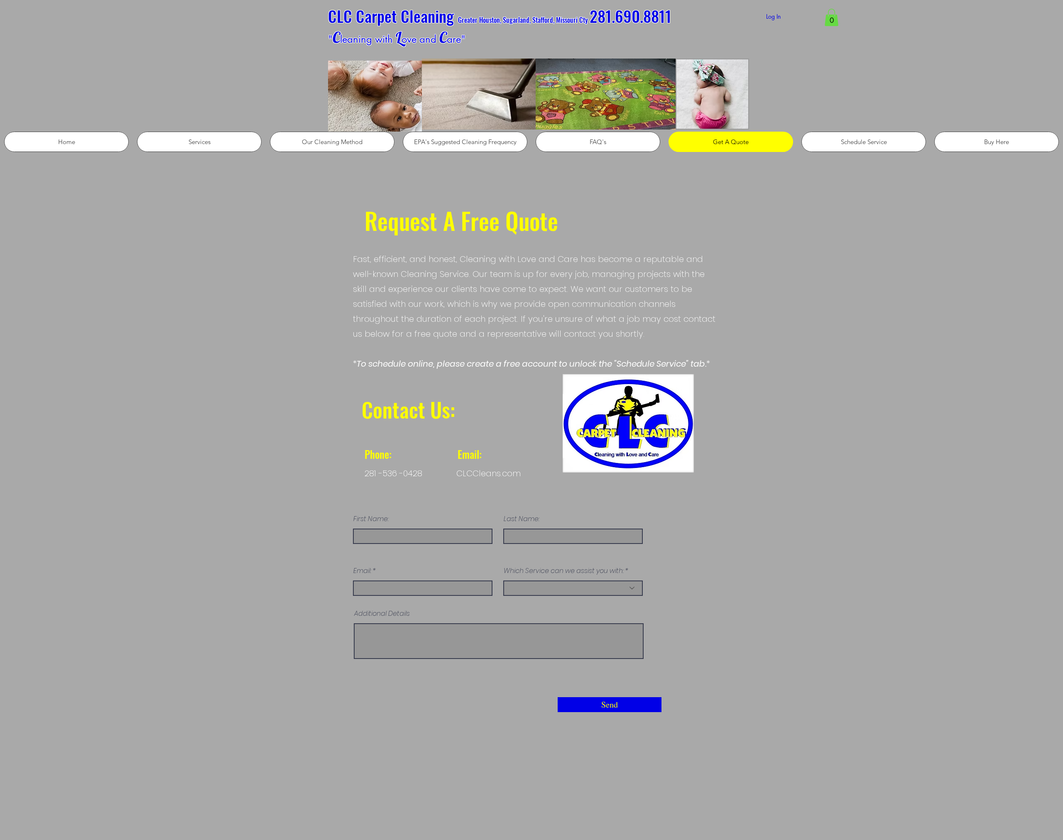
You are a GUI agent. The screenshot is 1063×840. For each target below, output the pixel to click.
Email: (362, 571)
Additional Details (382, 613)
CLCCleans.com (488, 473)
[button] (831, 17)
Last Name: (521, 519)
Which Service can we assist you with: (564, 571)
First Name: (371, 519)
